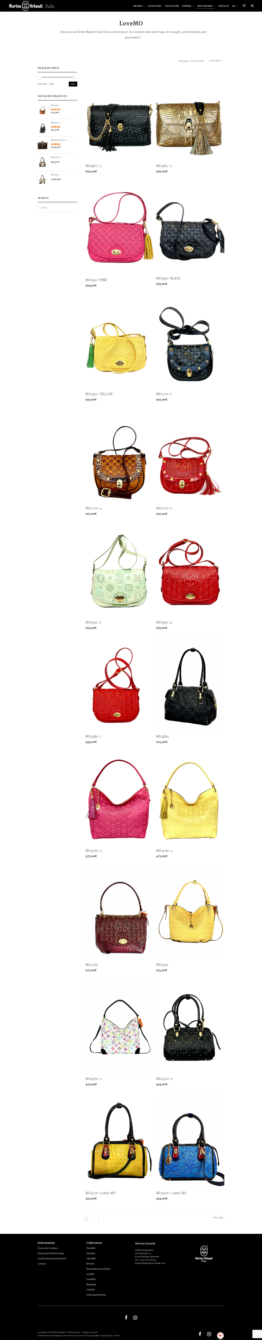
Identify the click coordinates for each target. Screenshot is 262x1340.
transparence (106, 1335)
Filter (73, 84)
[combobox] (215, 61)
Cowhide (90, 1289)
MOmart (90, 1263)
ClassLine (90, 1253)
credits (117, 1335)
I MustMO (91, 1258)
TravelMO (91, 1279)
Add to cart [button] (151, 159)
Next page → (220, 1217)
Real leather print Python (98, 1269)
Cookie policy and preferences (52, 1258)
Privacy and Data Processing (51, 1253)
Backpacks (91, 1284)
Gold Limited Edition (96, 1295)
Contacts (42, 1263)
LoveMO (90, 1274)
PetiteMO (90, 1248)
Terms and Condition (48, 1248)
